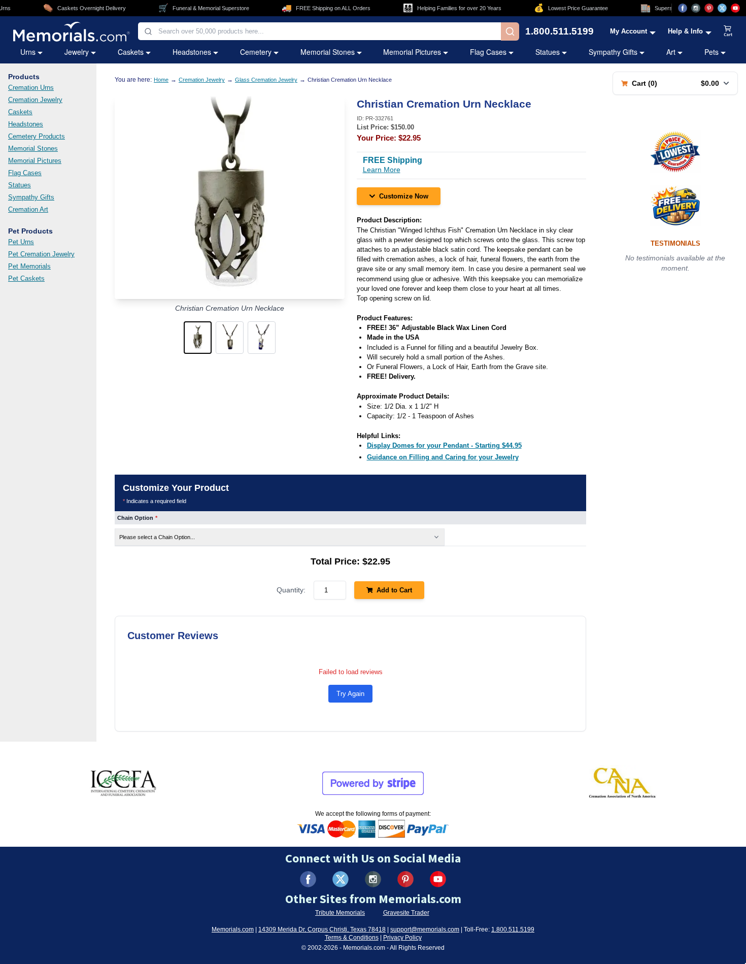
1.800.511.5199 (559, 31)
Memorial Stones (327, 52)
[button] (198, 337)
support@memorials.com (424, 929)
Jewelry (76, 52)
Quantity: (291, 590)
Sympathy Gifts (613, 52)
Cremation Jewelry (35, 100)
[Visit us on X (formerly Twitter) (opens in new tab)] (340, 879)
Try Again (350, 693)
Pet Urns (21, 242)
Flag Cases (488, 52)
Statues (547, 52)
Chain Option (137, 518)
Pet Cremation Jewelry (41, 254)
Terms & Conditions (352, 937)
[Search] (510, 31)
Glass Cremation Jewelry (266, 80)
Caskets (131, 52)
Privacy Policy (402, 937)
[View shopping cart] (728, 31)
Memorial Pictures (412, 52)
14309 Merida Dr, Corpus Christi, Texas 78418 (322, 929)
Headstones (192, 52)
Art (670, 52)
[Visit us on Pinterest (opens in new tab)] (709, 8)
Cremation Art (28, 209)
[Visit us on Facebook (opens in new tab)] (682, 8)
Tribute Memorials (340, 912)
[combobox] (319, 31)
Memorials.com (233, 929)
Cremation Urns (31, 87)
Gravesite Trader (406, 912)
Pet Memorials (29, 266)
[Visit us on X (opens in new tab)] (722, 8)
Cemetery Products (36, 136)
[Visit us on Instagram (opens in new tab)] (695, 8)
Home (161, 80)
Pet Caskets (26, 278)
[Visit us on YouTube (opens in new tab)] (735, 8)
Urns (28, 52)
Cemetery (256, 52)
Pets (711, 52)
